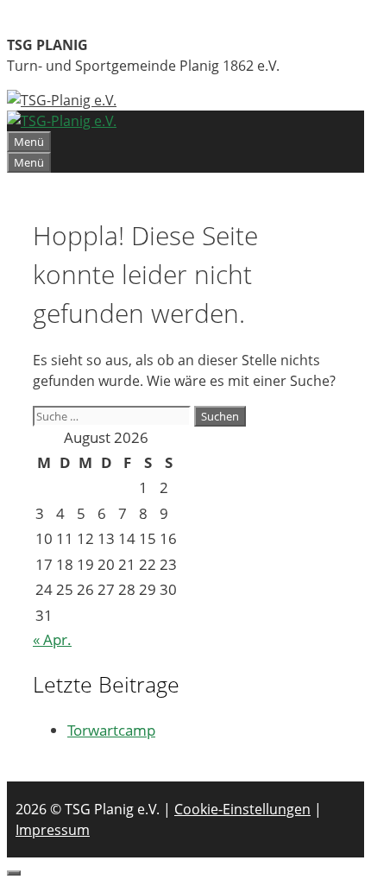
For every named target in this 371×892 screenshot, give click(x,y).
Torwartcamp (111, 730)
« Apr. (52, 639)
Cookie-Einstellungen (242, 809)
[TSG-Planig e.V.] (61, 120)
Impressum (53, 829)
